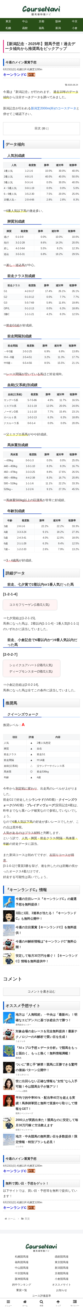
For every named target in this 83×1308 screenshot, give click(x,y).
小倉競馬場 (61, 1278)
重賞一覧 (21, 1290)
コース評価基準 (41, 1295)
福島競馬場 (21, 1262)
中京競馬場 (21, 1273)
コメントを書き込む (41, 991)
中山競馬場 (21, 1267)
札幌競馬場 (21, 1256)
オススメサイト (61, 1284)
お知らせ (61, 1290)
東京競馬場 (61, 1262)
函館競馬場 (61, 1256)
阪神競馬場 (21, 1278)
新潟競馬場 (61, 1267)
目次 (38, 128)
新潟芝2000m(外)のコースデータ (53, 108)
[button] (75, 789)
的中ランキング (21, 1284)
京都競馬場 (61, 1273)
